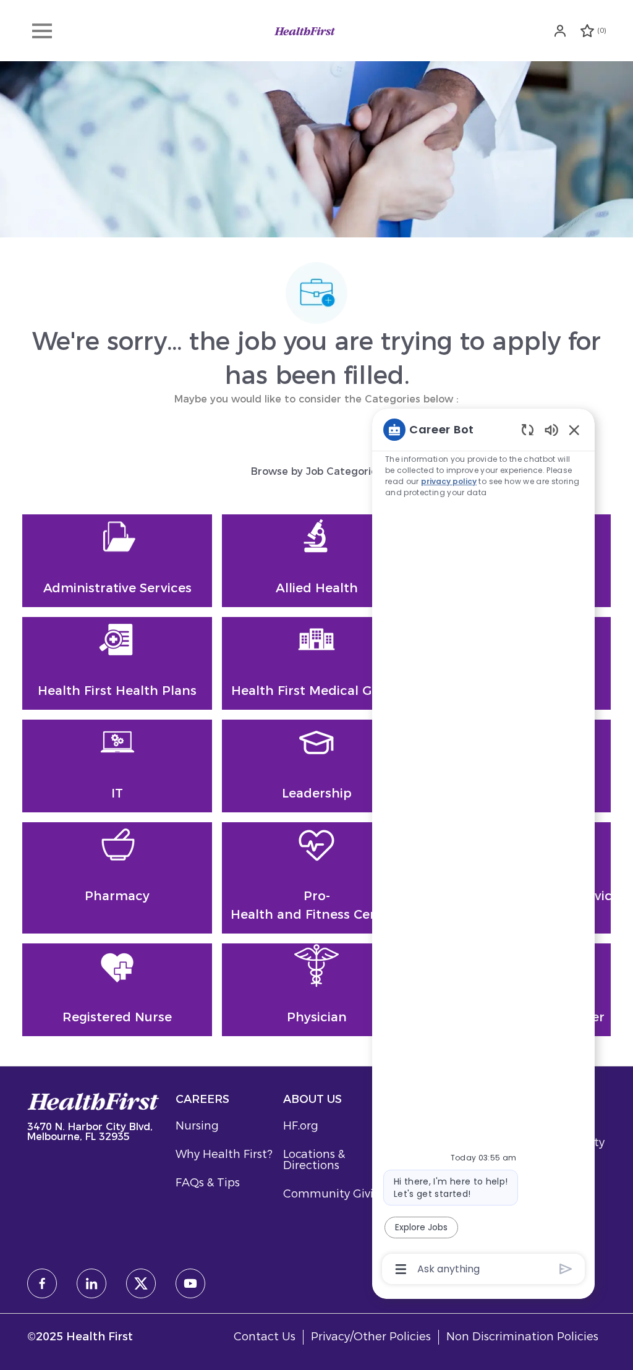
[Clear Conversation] (528, 429)
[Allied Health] (316, 560)
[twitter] (141, 1283)
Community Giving (335, 1194)
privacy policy (449, 481)
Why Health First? (224, 1154)
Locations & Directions (314, 1159)
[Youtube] (190, 1283)
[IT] (116, 766)
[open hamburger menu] (42, 31)
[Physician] (316, 989)
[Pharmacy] (116, 878)
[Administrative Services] (116, 560)
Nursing (197, 1126)
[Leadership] (316, 766)
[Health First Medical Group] (316, 663)
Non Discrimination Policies (522, 1336)
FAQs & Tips (208, 1182)
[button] (561, 30)
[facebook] (42, 1283)
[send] (566, 1269)
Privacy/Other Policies (371, 1336)
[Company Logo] (304, 30)
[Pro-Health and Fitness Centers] (316, 878)
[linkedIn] (91, 1283)
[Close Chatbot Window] (574, 429)
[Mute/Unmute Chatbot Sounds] (551, 429)
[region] (483, 848)
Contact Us (264, 1336)
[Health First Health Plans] (116, 663)
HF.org (300, 1126)
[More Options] (401, 1269)
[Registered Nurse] (116, 989)
